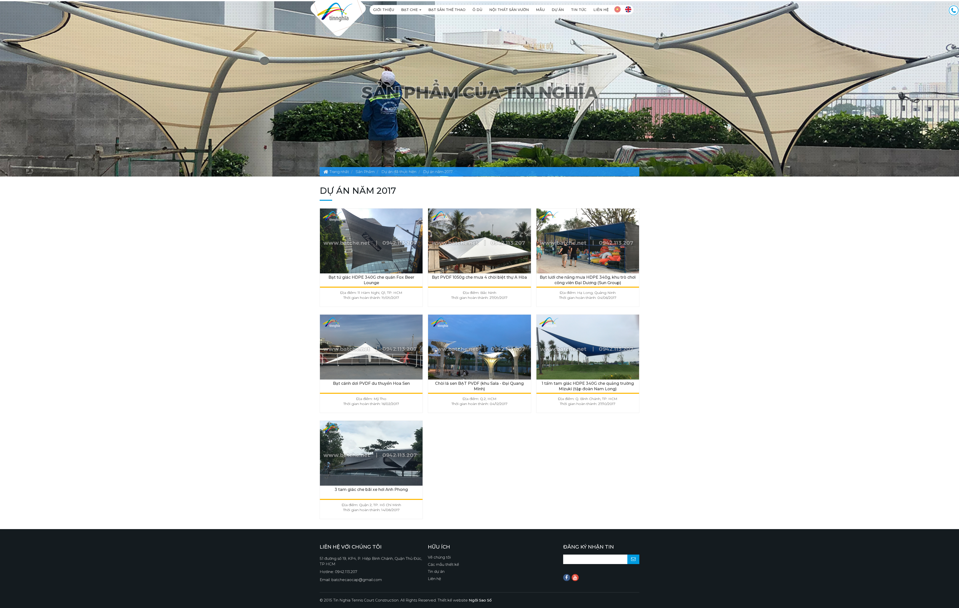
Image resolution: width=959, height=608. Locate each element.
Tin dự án (436, 571)
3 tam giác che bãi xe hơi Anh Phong (371, 489)
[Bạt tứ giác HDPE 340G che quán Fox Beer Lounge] (371, 242)
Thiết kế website (465, 600)
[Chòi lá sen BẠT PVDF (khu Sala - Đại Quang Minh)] (479, 348)
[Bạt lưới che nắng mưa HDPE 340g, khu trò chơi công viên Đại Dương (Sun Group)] (587, 242)
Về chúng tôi (439, 557)
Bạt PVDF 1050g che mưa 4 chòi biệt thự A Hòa (479, 277)
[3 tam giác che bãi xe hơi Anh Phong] (371, 454)
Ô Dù (477, 9)
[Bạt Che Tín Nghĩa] (334, 11)
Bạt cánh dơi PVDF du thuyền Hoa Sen (371, 383)
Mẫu (540, 9)
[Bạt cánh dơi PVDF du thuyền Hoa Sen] (371, 348)
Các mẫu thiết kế (443, 564)
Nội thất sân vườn (509, 9)
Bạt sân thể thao (447, 9)
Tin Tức (578, 9)
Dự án (558, 9)
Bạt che (410, 9)
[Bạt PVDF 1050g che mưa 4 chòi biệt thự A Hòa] (479, 242)
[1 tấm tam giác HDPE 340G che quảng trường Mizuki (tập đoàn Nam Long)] (587, 348)
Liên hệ (601, 9)
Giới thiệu (383, 9)
